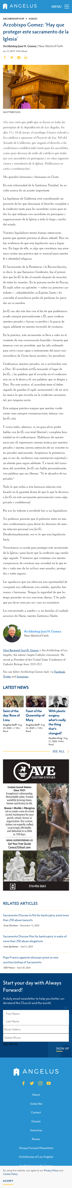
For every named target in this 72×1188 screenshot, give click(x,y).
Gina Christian (11, 925)
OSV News (9, 967)
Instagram (22, 676)
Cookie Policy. (10, 1174)
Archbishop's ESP (13, 18)
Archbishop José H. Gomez (19, 46)
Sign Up (62, 1048)
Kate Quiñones (11, 946)
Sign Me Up (10, 1044)
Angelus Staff (10, 724)
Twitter (7, 676)
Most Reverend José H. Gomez (21, 650)
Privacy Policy (51, 1170)
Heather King (55, 738)
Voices (33, 18)
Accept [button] (8, 1180)
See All (59, 751)
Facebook (59, 671)
